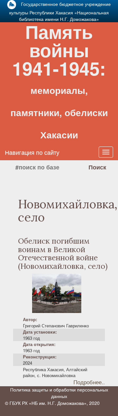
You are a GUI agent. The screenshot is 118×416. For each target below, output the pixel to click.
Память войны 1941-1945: (59, 79)
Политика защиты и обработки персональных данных (59, 392)
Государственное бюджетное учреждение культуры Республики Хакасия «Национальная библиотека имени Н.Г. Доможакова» (60, 11)
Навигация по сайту (32, 152)
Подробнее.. (89, 382)
